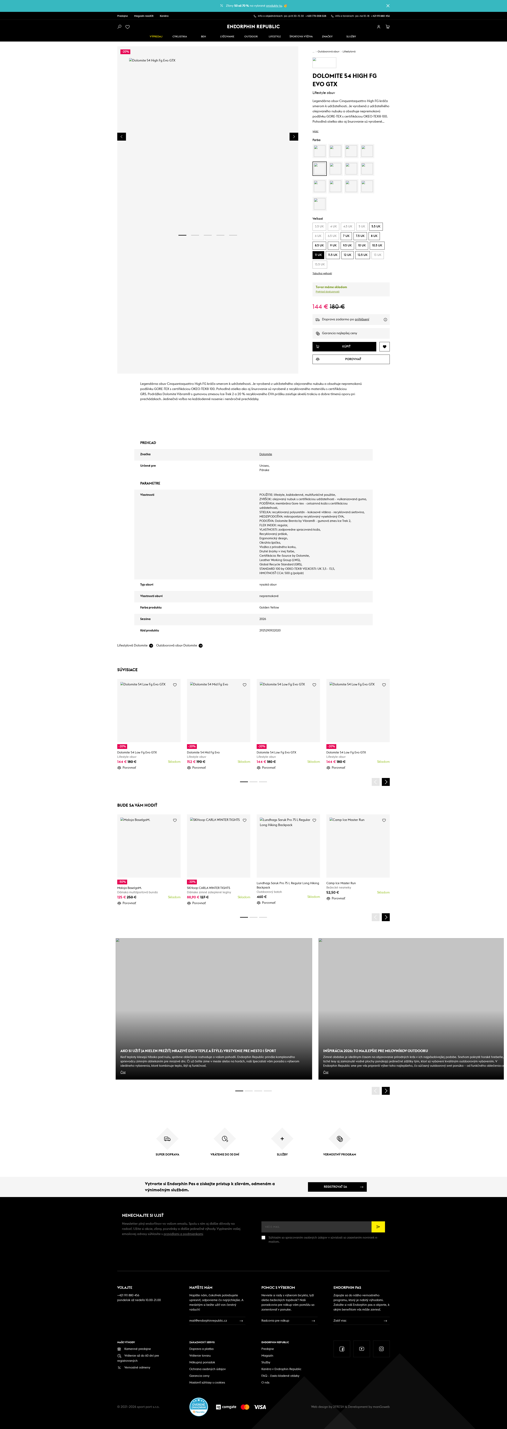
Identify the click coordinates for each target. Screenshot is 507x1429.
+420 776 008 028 (315, 16)
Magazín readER (143, 16)
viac (315, 131)
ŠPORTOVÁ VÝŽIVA (301, 36)
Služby (265, 1362)
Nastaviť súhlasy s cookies (207, 1382)
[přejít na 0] (244, 917)
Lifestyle (275, 36)
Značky (327, 36)
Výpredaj (156, 36)
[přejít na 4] (220, 235)
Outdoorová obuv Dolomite (176, 645)
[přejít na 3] (208, 235)
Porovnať (129, 767)
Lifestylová (349, 51)
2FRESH (338, 1406)
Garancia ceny (199, 1375)
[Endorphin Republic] (253, 26)
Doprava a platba (201, 1349)
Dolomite (265, 454)
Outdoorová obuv (328, 51)
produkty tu (274, 5)
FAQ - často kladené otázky (280, 1375)
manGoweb (381, 1406)
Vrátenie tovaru (200, 1355)
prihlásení (362, 319)
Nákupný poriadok (202, 1362)
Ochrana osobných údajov (207, 1369)
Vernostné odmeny (137, 1367)
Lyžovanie (227, 36)
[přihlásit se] (378, 27)
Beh (203, 36)
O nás (265, 1382)
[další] (386, 782)
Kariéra (164, 16)
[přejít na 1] (182, 235)
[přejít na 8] (263, 917)
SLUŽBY (351, 36)
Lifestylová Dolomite (132, 645)
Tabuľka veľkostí (322, 273)
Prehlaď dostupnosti (327, 292)
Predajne (122, 16)
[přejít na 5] (233, 235)
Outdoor (251, 36)
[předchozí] (376, 782)
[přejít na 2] (195, 235)
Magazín (267, 1355)
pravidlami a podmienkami (183, 1234)
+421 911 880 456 (380, 16)
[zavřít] (388, 6)
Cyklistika (179, 36)
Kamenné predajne (137, 1349)
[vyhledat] (119, 27)
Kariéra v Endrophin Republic (281, 1369)
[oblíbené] (128, 27)
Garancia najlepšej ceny (339, 333)
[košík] (388, 27)
